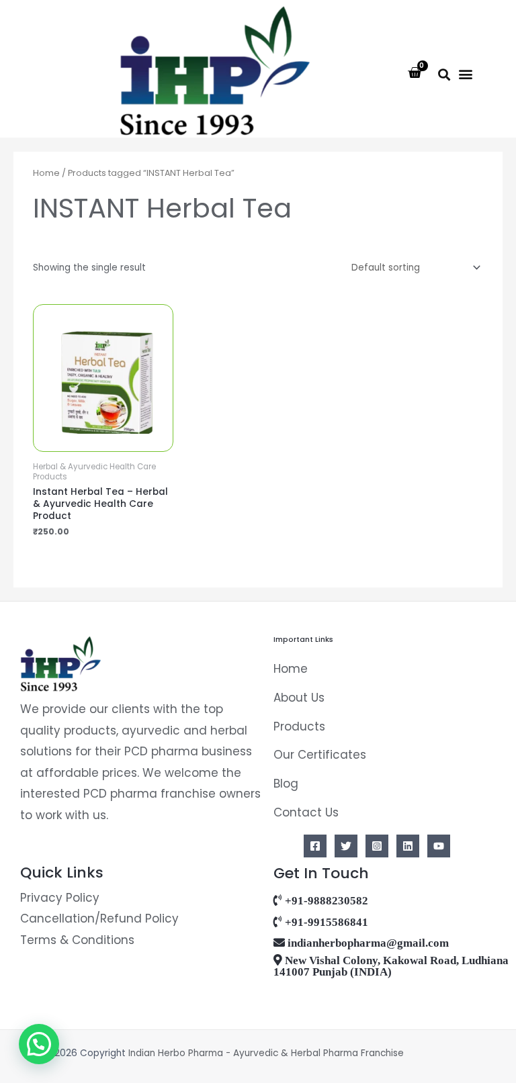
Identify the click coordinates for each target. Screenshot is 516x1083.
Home (46, 173)
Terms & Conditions (77, 940)
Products (299, 726)
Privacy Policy (59, 898)
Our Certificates (319, 755)
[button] (444, 74)
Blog (285, 783)
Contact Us (306, 812)
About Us (299, 698)
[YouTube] (438, 846)
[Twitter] (346, 846)
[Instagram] (377, 846)
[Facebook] (315, 846)
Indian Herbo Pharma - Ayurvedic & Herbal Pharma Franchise (267, 1053)
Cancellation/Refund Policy (99, 918)
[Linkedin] (407, 846)
